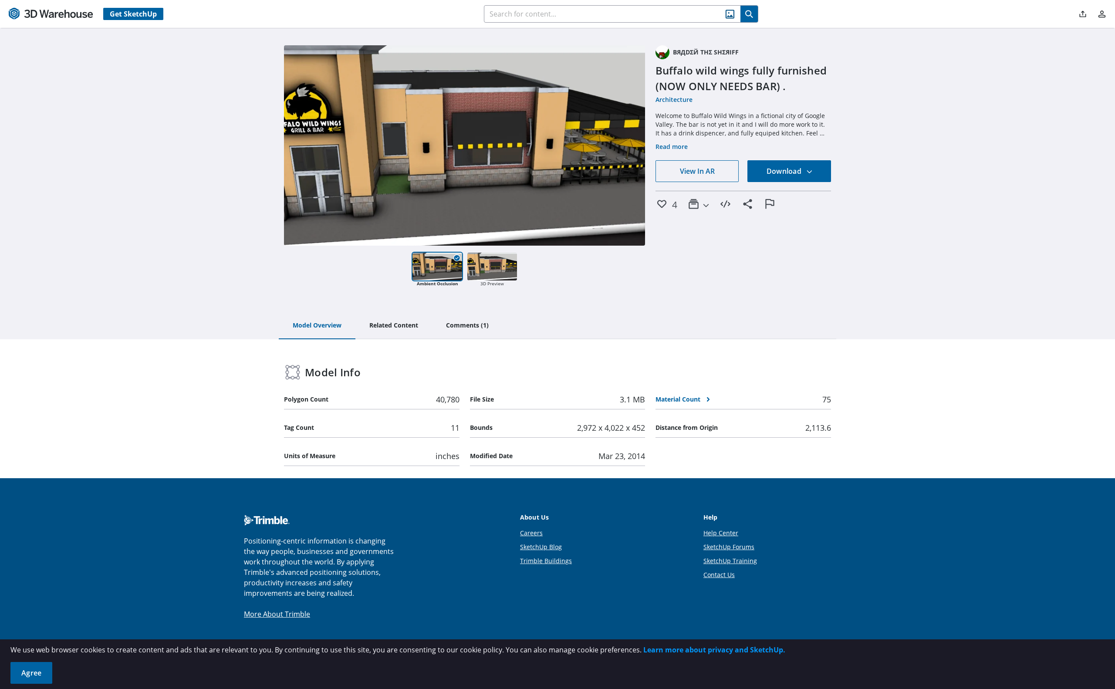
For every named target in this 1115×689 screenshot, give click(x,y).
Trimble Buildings (546, 561)
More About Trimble (277, 614)
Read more (671, 146)
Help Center (720, 533)
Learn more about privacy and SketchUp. (714, 650)
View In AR (697, 171)
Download (785, 171)
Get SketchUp (133, 14)
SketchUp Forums (728, 547)
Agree (31, 673)
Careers (531, 533)
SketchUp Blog (541, 547)
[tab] (317, 325)
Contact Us (719, 575)
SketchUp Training (730, 561)
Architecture (674, 99)
